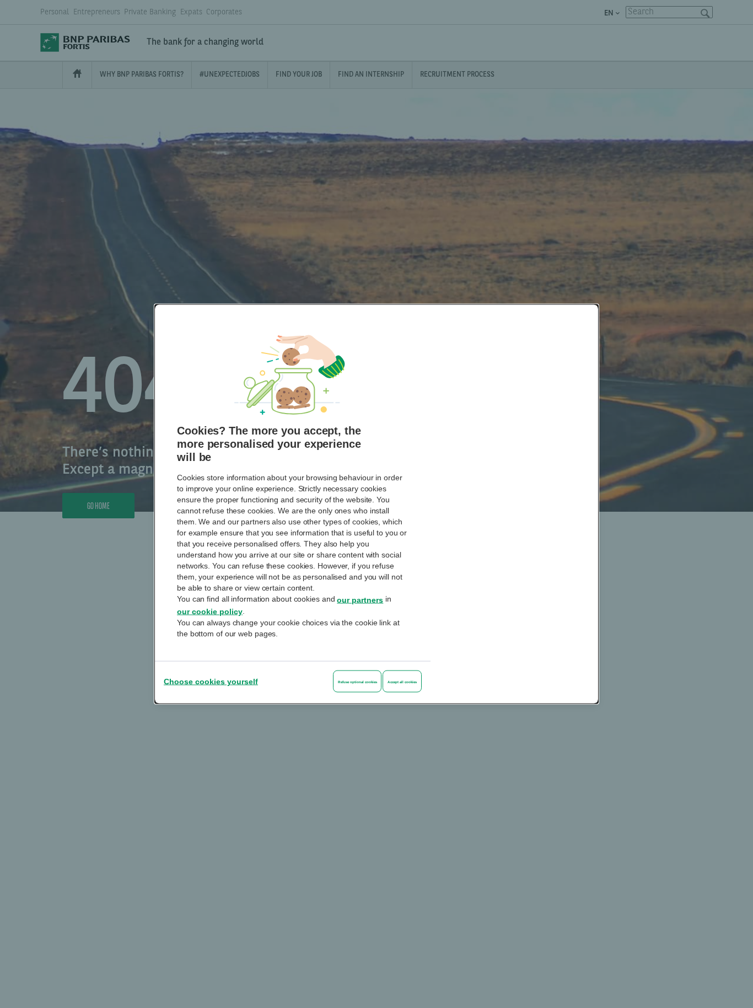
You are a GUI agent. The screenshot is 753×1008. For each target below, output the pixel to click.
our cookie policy (210, 611)
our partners (360, 599)
